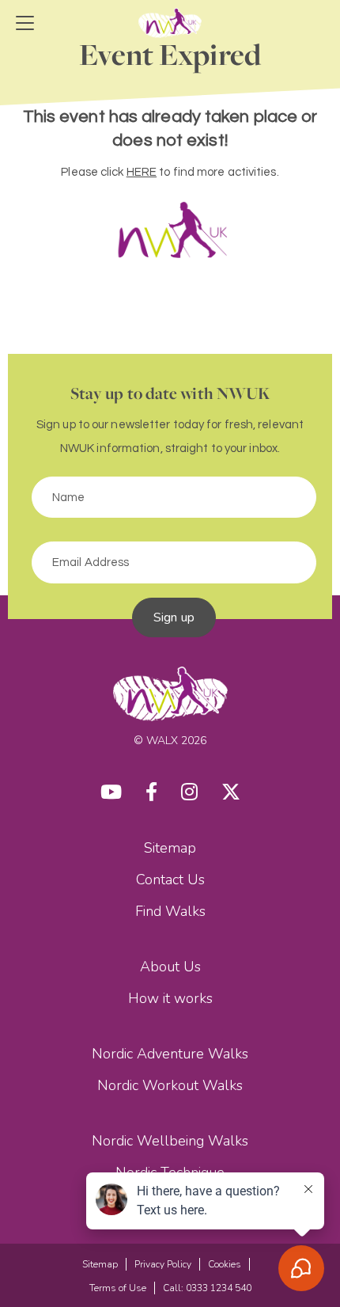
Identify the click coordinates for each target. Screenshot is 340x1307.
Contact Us (170, 879)
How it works (170, 998)
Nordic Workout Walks (170, 1085)
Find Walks (170, 911)
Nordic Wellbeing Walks (170, 1140)
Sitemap (170, 847)
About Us (170, 966)
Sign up (174, 617)
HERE (142, 172)
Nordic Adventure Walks (170, 1053)
